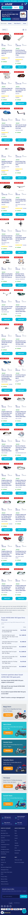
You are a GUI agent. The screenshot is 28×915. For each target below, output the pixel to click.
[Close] (25, 7)
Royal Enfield (17, 850)
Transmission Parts (5, 844)
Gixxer (24, 23)
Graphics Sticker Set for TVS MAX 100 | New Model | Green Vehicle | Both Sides (21, 517)
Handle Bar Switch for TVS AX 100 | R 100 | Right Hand (6, 342)
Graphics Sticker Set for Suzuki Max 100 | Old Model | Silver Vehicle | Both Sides (6, 483)
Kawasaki (17, 853)
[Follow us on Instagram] (5, 906)
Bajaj (16, 830)
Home (3, 12)
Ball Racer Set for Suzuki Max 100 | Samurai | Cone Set (20, 275)
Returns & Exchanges (19, 862)
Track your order (18, 859)
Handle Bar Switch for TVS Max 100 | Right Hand (6, 163)
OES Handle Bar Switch (5, 167)
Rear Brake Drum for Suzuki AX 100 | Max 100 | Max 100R (21, 342)
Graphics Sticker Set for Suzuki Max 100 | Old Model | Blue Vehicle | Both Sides (6, 377)
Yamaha (16, 843)
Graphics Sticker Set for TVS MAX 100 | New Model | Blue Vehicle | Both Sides (6, 588)
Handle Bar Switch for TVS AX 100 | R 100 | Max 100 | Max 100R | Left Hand (6, 238)
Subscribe (23, 896)
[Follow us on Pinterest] (8, 906)
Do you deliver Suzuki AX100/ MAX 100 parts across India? (13, 692)
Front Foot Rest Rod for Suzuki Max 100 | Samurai (21, 201)
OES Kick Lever (19, 130)
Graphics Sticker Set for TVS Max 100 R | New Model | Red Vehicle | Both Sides (21, 414)
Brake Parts (3, 830)
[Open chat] (24, 911)
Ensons (17, 93)
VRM (2, 279)
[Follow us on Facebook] (2, 906)
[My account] (22, 4)
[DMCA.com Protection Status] (6, 913)
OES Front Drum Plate (20, 381)
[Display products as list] (26, 29)
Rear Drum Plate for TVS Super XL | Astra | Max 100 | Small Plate (21, 448)
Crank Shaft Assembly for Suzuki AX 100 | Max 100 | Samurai (21, 238)
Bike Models (7, 12)
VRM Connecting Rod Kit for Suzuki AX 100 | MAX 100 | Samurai (6, 275)
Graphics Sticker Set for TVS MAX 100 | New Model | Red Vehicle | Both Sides (6, 448)
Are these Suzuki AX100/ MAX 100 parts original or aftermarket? (12, 681)
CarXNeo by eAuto (5, 849)
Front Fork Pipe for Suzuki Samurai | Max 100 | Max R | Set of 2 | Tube (21, 53)
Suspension (3, 847)
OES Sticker (18, 313)
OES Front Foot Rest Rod (21, 205)
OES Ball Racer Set (20, 279)
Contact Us (3, 862)
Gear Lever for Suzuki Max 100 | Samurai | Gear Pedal (6, 308)
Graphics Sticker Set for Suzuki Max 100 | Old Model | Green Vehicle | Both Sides (21, 309)
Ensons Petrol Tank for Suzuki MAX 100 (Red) (21, 163)
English (10, 903)
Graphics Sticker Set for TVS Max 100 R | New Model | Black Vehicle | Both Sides (6, 517)
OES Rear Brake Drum (21, 346)
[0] (25, 4)
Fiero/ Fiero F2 (17, 23)
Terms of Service (4, 884)
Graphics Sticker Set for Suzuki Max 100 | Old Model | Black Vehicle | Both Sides (6, 414)
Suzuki (11, 12)
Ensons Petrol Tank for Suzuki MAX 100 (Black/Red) (21, 90)
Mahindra (17, 845)
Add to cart (7, 67)
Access (9, 23)
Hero (16, 833)
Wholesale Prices (4, 869)
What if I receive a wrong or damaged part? (13, 697)
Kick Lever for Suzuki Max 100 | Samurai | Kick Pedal (21, 126)
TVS (15, 840)
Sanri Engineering (20, 57)
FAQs (2, 864)
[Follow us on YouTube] (10, 906)
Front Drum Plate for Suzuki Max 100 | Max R (21, 376)
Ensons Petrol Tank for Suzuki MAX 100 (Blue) (6, 126)
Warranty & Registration (6, 867)
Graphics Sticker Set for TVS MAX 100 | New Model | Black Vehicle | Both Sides (21, 588)
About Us (3, 859)
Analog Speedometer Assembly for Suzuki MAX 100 (6, 52)
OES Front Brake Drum (20, 557)
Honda (16, 835)
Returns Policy (4, 879)
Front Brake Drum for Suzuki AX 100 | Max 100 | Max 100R (21, 553)
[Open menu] (2, 4)
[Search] (21, 7)
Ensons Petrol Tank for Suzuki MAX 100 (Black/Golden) (6, 201)
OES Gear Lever (5, 311)
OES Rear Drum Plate (21, 452)
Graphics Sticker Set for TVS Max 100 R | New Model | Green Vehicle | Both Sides (21, 483)
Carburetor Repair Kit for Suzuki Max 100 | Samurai (6, 90)
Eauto (3, 55)
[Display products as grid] (23, 29)
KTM (16, 848)
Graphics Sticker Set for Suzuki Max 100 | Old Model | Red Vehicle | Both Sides (6, 554)
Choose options (7, 285)
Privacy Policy (4, 876)
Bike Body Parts (4, 833)
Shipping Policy (4, 881)
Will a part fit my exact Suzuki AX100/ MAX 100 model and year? (13, 687)
